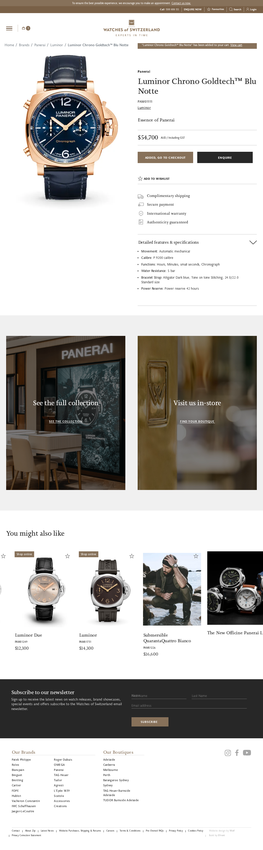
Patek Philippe (21, 759)
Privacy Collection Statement (26, 835)
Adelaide (109, 759)
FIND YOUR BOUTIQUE (197, 421)
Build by (217, 835)
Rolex (15, 765)
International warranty (166, 213)
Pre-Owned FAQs (155, 830)
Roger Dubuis (63, 759)
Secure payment (160, 204)
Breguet (17, 775)
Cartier (16, 785)
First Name (139, 696)
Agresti (59, 785)
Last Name (199, 696)
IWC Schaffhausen (24, 806)
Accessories (62, 801)
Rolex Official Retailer (237, 28)
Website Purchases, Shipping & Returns (80, 830)
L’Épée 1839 (62, 790)
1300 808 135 (172, 9)
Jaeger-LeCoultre (23, 811)
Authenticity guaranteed (167, 222)
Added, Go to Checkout (165, 157)
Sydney (108, 785)
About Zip (30, 830)
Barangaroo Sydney (116, 780)
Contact (16, 830)
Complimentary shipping (168, 195)
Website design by (222, 830)
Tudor (58, 780)
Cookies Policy (195, 830)
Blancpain (18, 770)
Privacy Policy (176, 830)
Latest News (47, 830)
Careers (110, 830)
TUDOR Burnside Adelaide (121, 800)
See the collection (65, 421)
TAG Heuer (61, 775)
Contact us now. (181, 3)
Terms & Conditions (130, 830)
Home (9, 44)
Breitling (17, 780)
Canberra (109, 765)
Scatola (59, 796)
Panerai (39, 44)
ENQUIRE (225, 157)
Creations (60, 806)
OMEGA (59, 765)
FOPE (15, 790)
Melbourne (110, 770)
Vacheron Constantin (26, 801)
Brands (24, 44)
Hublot (16, 796)
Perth (106, 775)
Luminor (56, 44)
